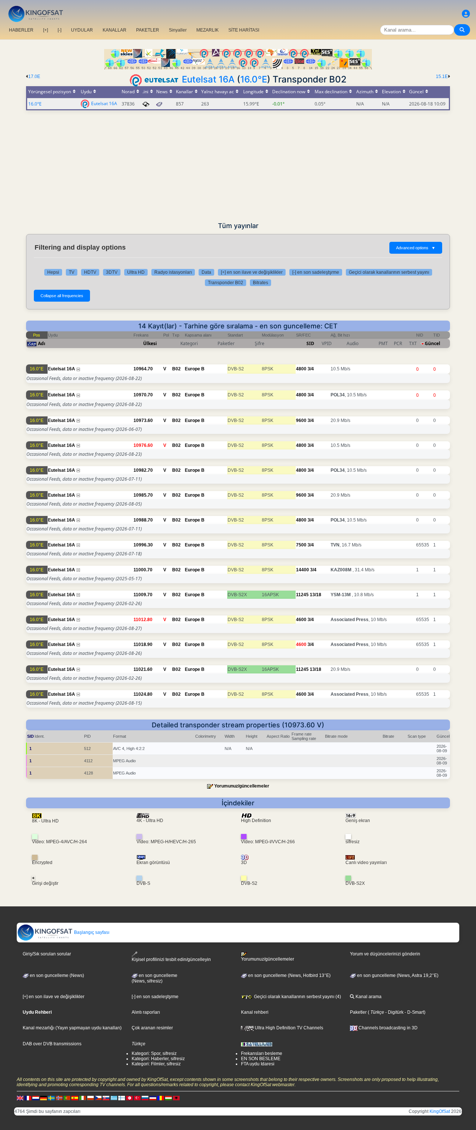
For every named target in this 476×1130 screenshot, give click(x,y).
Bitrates (260, 282)
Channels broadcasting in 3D (387, 1027)
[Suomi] (121, 1097)
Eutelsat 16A (208, 79)
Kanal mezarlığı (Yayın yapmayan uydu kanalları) (72, 1027)
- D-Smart (413, 1012)
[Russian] (145, 1097)
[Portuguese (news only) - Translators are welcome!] (67, 1097)
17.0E (34, 76)
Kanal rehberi (254, 1012)
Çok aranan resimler (152, 1027)
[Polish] (90, 1097)
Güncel (432, 343)
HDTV (90, 272)
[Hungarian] (168, 1097)
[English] (20, 1097)
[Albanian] (176, 1097)
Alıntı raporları (146, 1012)
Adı (41, 343)
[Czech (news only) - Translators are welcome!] (98, 1097)
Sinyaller (178, 30)
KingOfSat (440, 1111)
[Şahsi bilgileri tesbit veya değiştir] (466, 14)
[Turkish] (137, 1097)
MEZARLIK (207, 30)
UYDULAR (82, 30)
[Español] (74, 1097)
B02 (176, 368)
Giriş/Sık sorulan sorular (47, 954)
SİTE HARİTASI (243, 30)
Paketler (358, 1012)
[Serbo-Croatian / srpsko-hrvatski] (152, 1097)
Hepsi (53, 272)
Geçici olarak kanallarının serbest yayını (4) (297, 996)
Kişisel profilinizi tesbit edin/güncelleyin (171, 959)
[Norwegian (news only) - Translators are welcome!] (59, 1097)
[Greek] (113, 1097)
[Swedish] (51, 1097)
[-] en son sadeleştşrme (315, 272)
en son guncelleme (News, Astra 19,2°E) (397, 975)
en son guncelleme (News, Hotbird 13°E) (289, 975)
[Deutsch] (43, 1097)
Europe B (195, 368)
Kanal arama (368, 996)
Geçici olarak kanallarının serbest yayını (389, 272)
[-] (59, 30)
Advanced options (415, 248)
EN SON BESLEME (260, 1058)
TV (71, 272)
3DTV (112, 272)
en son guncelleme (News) (56, 975)
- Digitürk (393, 1012)
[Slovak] (106, 1097)
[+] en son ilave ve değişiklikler (252, 272)
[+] (45, 30)
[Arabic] (129, 1097)
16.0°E (253, 79)
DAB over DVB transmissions (52, 1043)
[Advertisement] (238, 166)
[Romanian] (160, 1097)
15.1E (442, 76)
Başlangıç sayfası (91, 932)
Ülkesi (150, 343)
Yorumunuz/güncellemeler (241, 786)
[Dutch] (35, 1097)
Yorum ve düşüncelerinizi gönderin (385, 954)
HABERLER (21, 30)
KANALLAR (114, 30)
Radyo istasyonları (173, 272)
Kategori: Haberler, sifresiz (158, 1058)
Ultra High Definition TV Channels (288, 1027)
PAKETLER (147, 30)
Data (206, 272)
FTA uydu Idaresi (257, 1063)
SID (310, 343)
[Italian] (82, 1097)
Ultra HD (136, 272)
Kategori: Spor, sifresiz (154, 1053)
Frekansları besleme (261, 1053)
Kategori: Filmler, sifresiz (156, 1063)
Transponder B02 (225, 282)
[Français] (28, 1097)
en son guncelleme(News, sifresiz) (154, 978)
